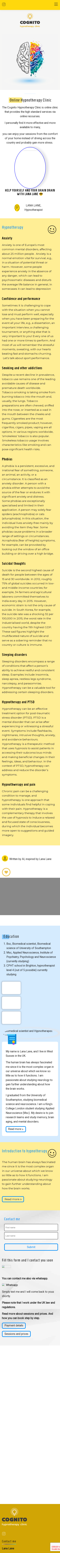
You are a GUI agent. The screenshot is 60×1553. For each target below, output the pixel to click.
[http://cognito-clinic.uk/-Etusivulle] (30, 17)
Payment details (13, 1325)
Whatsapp (12, 1285)
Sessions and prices (16, 1334)
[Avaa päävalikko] (56, 4)
